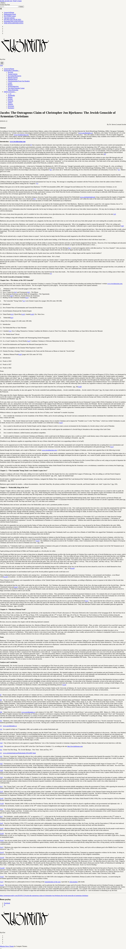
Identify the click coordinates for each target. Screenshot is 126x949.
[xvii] (23, 314)
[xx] (10, 331)
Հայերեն (11, 95)
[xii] (28, 292)
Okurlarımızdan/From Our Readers (19, 81)
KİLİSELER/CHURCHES (12, 19)
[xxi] (28, 341)
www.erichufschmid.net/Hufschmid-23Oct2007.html (19, 753)
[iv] (119, 170)
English (10, 99)
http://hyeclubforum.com (75, 746)
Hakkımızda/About (10, 14)
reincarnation (73, 882)
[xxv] (112, 447)
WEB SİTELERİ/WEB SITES (13, 23)
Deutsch (10, 104)
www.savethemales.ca (85, 133)
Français (10, 101)
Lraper (10, 83)
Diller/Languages (9, 92)
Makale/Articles (13, 77)
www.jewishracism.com (21, 135)
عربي (9, 93)
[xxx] (86, 601)
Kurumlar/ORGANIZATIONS (13, 21)
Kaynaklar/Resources (14, 76)
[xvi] (12, 314)
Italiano (10, 97)
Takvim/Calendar (9, 18)
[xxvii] (72, 568)
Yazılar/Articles (12, 74)
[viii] (122, 226)
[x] (51, 273)
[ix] (69, 248)
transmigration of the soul (52, 882)
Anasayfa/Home (9, 12)
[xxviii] (5, 577)
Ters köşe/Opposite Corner (16, 88)
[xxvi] (37, 541)
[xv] (24, 301)
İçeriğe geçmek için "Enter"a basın (11, 1)
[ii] (105, 154)
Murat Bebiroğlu (13, 90)
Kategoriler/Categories (11, 70)
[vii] (114, 214)
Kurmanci (11, 108)
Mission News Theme (7, 946)
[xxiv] (61, 423)
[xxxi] (64, 685)
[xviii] (32, 314)
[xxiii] (80, 387)
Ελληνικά (11, 106)
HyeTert (10, 72)
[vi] (34, 199)
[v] (37, 183)
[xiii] (11, 296)
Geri (1, 65)
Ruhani (10, 84)
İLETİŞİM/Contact (10, 16)
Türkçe (10, 102)
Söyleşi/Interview (13, 86)
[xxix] (16, 587)
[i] (31, 145)
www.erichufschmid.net (87, 197)
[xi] (15, 292)
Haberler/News (12, 79)
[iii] (51, 170)
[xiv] (26, 297)
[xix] (11, 317)
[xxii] (20, 354)
